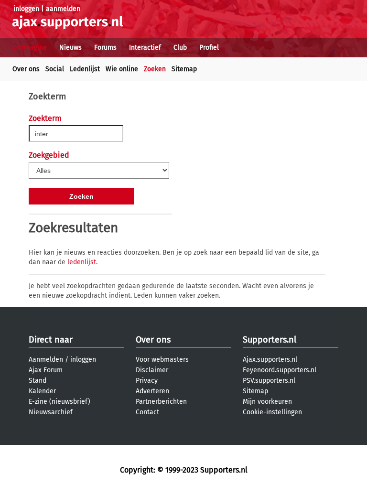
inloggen (26, 9)
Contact (147, 412)
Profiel (209, 47)
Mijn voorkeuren (267, 402)
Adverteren (152, 391)
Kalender (42, 391)
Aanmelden (46, 359)
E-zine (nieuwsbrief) (59, 402)
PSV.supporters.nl (269, 381)
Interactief (145, 47)
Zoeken (155, 69)
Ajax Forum (46, 370)
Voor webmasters (162, 359)
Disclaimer (152, 370)
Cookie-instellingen (272, 412)
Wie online (122, 69)
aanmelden (63, 9)
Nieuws (70, 47)
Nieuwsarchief (51, 412)
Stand (37, 381)
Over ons (26, 69)
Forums (105, 47)
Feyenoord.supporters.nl (279, 370)
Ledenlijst (85, 69)
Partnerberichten (161, 402)
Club (180, 47)
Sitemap (184, 69)
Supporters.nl (269, 339)
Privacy (147, 381)
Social (54, 69)
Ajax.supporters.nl (270, 359)
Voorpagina (29, 47)
